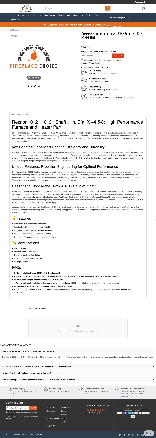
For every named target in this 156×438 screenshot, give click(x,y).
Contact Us (51, 411)
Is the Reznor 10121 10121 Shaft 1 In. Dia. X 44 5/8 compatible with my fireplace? (36, 366)
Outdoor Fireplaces (75, 15)
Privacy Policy (94, 63)
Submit (33, 408)
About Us (50, 407)
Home (13, 15)
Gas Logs (37, 15)
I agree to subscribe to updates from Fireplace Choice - (21, 413)
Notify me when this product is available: (98, 51)
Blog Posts (51, 426)
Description (15, 114)
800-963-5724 (117, 26)
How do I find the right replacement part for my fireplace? (26, 373)
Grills (97, 15)
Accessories (16, 19)
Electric (21, 15)
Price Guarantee (53, 418)
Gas (28, 15)
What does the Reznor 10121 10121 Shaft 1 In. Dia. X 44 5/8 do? (29, 351)
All (18, 30)
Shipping (27, 114)
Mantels (61, 15)
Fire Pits (89, 15)
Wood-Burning (49, 15)
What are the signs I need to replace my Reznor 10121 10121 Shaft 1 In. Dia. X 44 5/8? (38, 379)
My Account (139, 2)
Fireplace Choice (19, 434)
